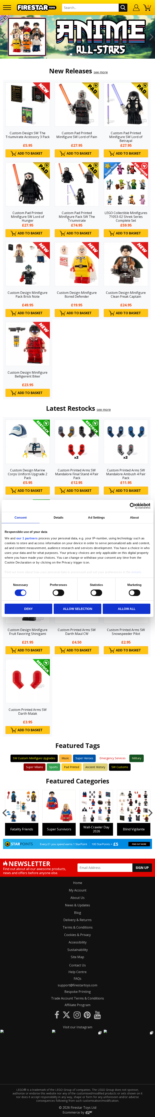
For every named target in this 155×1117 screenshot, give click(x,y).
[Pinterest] (87, 1014)
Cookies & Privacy (77, 935)
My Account (77, 890)
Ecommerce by (74, 1112)
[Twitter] (66, 1014)
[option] (77, 37)
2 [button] (71, 54)
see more (101, 72)
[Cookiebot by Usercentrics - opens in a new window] (132, 506)
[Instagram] (77, 1014)
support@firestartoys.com (77, 985)
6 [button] (84, 54)
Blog (77, 912)
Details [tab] (59, 517)
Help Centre (77, 972)
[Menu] (7, 7)
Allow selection (77, 609)
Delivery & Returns (77, 920)
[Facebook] (56, 1014)
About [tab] (134, 517)
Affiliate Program (77, 1005)
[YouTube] (97, 1014)
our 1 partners (27, 538)
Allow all (126, 609)
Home (77, 883)
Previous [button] (3, 37)
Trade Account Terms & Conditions (77, 998)
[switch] (58, 593)
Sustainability (77, 949)
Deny (28, 609)
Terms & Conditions (78, 927)
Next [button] (151, 37)
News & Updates (77, 905)
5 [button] (81, 54)
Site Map (77, 957)
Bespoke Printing (77, 991)
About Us (77, 897)
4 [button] (77, 54)
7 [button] (87, 54)
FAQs (77, 978)
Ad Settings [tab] (96, 517)
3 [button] (74, 54)
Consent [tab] (21, 517)
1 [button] (68, 54)
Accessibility (78, 942)
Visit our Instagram (77, 1027)
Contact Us (77, 965)
